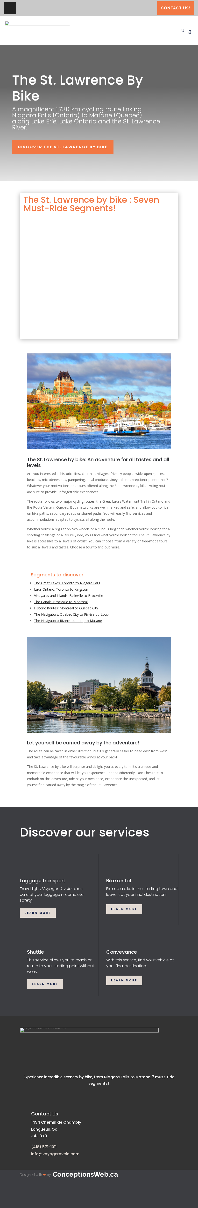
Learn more (38, 913)
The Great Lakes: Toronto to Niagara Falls (67, 583)
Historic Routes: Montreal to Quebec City (66, 608)
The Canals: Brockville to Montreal (61, 602)
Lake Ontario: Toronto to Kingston (61, 589)
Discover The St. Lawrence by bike (63, 147)
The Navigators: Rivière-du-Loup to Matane (68, 620)
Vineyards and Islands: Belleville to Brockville (68, 595)
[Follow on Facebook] (10, 8)
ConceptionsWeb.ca (85, 1174)
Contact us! (175, 8)
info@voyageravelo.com (55, 1154)
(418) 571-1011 (44, 1147)
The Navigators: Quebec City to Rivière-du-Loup (71, 614)
